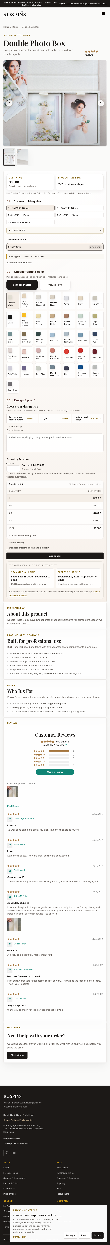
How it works (15, 426)
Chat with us (17, 1055)
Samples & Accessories (14, 1178)
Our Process (9, 1188)
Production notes (14, 430)
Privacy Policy (19, 1237)
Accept (97, 1235)
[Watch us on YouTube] (14, 1153)
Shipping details (84, 193)
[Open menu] (103, 13)
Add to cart (55, 556)
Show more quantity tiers (23, 535)
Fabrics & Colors (10, 1183)
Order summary (16, 542)
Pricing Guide (9, 1194)
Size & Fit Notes (17, 230)
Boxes (15, 27)
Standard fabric (22, 284)
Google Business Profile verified (18, 1120)
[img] (13, 814)
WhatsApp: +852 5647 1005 (16, 1143)
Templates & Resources (68, 1178)
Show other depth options (19, 262)
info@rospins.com (11, 1138)
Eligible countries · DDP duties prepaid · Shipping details (83, 3)
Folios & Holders (10, 1173)
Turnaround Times (65, 1173)
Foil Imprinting (63, 1194)
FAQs (59, 1188)
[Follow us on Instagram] (6, 1153)
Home (6, 27)
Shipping (61, 1183)
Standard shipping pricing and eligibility (29, 548)
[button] (92, 51)
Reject (84, 1235)
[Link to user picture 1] (14, 924)
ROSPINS (12, 1096)
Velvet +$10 (55, 284)
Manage (70, 1235)
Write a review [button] (55, 772)
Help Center (62, 1167)
